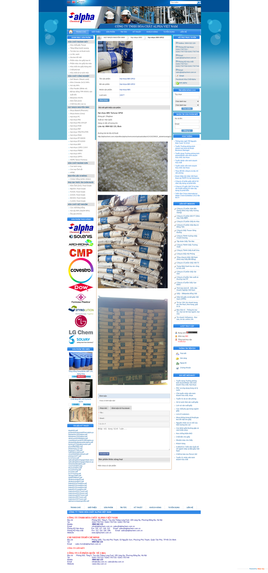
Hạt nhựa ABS (75, 144)
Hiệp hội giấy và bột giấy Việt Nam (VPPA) (188, 298)
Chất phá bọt (75, 70)
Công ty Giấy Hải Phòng (186, 254)
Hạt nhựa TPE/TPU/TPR (79, 132)
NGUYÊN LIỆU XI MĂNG (77, 176)
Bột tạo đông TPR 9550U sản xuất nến (81, 93)
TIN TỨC (123, 32)
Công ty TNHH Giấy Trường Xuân (187, 246)
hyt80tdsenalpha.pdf (76, 452)
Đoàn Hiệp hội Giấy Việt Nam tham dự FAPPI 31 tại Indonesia (187, 177)
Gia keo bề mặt (76, 57)
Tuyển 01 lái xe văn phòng (186, 399)
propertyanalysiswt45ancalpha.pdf (81, 432)
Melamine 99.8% (76, 98)
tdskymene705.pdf (75, 448)
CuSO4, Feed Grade (78, 201)
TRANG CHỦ (81, 32)
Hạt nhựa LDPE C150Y (79, 147)
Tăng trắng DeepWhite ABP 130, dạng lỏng (81, 361)
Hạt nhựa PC (75, 117)
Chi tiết (75, 365)
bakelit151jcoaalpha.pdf (77, 485)
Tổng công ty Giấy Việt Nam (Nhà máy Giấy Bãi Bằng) (187, 258)
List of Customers (182, 414)
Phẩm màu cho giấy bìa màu (81, 64)
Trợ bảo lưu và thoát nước (80, 51)
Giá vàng (183, 358)
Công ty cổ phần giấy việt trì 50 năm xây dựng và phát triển (187, 182)
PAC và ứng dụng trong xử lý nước (187, 389)
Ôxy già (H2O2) (76, 214)
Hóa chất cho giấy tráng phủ (80, 67)
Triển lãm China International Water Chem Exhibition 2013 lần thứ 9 (187, 196)
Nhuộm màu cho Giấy (184, 440)
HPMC (72, 173)
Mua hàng (87, 365)
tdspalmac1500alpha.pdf (77, 436)
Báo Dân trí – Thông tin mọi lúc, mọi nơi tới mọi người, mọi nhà (188, 312)
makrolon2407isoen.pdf (77, 499)
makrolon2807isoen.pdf (77, 497)
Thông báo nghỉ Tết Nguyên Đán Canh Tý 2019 (186, 142)
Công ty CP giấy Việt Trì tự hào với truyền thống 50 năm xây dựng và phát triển (187, 188)
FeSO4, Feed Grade (77, 192)
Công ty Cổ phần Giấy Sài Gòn (186, 273)
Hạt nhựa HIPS (76, 154)
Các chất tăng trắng (77, 208)
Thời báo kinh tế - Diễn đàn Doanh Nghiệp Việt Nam (187, 289)
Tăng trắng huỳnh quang (79, 48)
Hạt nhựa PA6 (75, 120)
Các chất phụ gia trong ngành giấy (187, 410)
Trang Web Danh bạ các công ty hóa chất (188, 267)
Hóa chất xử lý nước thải (79, 73)
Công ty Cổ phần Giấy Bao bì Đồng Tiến (188, 226)
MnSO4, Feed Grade (78, 198)
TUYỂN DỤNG (169, 32)
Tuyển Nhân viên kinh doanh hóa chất (186, 162)
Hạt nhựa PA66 (76, 135)
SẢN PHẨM (110, 32)
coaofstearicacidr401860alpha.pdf (81, 440)
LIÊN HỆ (183, 32)
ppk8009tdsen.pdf (75, 478)
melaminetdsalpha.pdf (76, 464)
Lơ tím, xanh (74, 54)
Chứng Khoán (185, 368)
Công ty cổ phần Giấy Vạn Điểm (186, 284)
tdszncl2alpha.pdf (75, 468)
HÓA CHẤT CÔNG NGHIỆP (78, 76)
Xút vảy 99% (75, 85)
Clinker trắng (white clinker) (80, 179)
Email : (102, 418)
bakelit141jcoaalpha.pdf (77, 487)
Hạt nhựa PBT (75, 129)
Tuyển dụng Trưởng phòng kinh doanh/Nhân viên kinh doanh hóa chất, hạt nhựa (187, 155)
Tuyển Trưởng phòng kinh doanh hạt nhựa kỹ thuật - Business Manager (185, 148)
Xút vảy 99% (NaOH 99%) (80, 211)
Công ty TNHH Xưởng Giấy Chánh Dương (187, 237)
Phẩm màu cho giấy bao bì (80, 60)
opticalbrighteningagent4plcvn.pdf (81, 462)
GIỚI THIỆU (96, 32)
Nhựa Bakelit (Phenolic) (79, 111)
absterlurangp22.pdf (76, 481)
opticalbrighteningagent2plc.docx (81, 460)
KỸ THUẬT (137, 32)
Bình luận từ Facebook (121, 408)
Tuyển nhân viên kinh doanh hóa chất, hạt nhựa (186, 167)
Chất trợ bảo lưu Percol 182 (186, 454)
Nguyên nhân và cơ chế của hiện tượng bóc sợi (187, 424)
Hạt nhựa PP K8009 (77, 138)
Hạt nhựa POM (75, 126)
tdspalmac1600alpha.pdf (77, 434)
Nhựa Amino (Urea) (77, 114)
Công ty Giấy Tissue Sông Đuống (186, 231)
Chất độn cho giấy (183, 437)
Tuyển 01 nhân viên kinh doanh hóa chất (185, 458)
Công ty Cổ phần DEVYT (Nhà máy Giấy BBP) (188, 217)
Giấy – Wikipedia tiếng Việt (187, 294)
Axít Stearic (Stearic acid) (79, 79)
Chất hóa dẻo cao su (78, 104)
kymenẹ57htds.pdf (75, 450)
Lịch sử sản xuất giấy (184, 405)
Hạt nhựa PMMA (76, 151)
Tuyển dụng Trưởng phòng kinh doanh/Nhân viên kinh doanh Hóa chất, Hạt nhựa (186, 383)
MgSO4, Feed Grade (78, 189)
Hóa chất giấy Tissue (78, 45)
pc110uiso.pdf (73, 458)
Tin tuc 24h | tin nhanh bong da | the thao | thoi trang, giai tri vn (187, 304)
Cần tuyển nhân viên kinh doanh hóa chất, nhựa (186, 394)
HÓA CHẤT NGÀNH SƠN (78, 163)
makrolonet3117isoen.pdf (78, 491)
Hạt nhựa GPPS (76, 157)
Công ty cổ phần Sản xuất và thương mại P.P (187, 278)
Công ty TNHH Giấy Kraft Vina (188, 250)
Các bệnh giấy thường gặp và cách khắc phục (187, 429)
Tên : (101, 412)
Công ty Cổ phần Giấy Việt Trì (188, 263)
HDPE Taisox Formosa (78, 160)
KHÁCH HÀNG (152, 32)
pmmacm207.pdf (74, 456)
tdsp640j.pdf (73, 431)
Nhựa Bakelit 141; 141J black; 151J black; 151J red (81, 416)
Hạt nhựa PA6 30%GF (78, 123)
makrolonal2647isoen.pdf (78, 495)
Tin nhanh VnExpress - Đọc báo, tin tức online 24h (187, 318)
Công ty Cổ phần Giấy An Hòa (188, 221)
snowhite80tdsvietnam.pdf (78, 454)
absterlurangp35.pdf (76, 480)
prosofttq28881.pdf (75, 446)
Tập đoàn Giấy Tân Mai (185, 241)
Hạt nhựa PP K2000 (77, 141)
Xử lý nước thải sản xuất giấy (187, 402)
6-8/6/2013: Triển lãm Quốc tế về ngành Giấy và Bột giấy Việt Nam (187, 449)
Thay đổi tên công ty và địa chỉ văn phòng (186, 172)
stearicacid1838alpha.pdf (78, 438)
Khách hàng (180, 444)
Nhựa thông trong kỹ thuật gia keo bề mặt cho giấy (187, 418)
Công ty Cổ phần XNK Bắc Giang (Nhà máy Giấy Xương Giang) (188, 211)
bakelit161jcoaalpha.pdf (77, 483)
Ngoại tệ (183, 363)
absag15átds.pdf (74, 476)
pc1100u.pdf (73, 472)
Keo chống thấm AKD (184, 433)
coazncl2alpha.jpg (75, 466)
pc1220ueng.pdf (74, 470)
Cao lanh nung (75, 166)
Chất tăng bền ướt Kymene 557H (81, 389)
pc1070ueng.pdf (74, 474)
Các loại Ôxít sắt (76, 169)
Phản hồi (103, 408)
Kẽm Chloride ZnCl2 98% (79, 82)
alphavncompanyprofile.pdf (78, 501)
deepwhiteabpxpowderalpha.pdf (80, 442)
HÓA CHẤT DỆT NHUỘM (78, 204)
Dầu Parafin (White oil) (78, 89)
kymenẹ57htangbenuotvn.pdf (79, 444)
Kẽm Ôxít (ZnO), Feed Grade (81, 186)
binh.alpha (183, 83)
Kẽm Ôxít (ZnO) (76, 101)
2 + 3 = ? (102, 424)
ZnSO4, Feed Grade (77, 195)
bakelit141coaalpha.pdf (77, 489)
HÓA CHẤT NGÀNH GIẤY (78, 42)
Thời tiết (183, 353)
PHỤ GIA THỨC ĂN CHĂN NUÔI (80, 182)
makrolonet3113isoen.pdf (78, 493)
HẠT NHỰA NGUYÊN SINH (78, 107)
